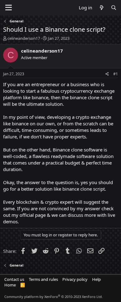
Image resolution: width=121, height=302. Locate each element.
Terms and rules (43, 279)
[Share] (107, 74)
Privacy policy (74, 279)
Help (96, 279)
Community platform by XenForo (53, 296)
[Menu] (8, 8)
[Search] (114, 7)
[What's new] (101, 7)
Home (10, 285)
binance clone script (83, 189)
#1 (115, 74)
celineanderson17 (23, 38)
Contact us (14, 279)
